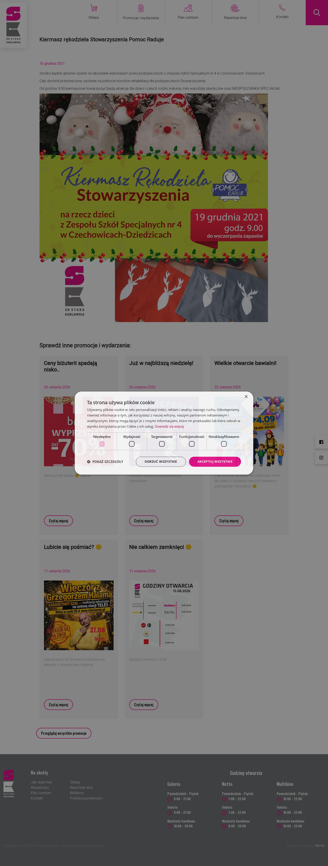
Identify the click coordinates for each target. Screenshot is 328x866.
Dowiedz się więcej (169, 426)
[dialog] (164, 433)
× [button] (246, 396)
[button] (105, 461)
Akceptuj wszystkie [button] (215, 461)
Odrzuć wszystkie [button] (161, 461)
